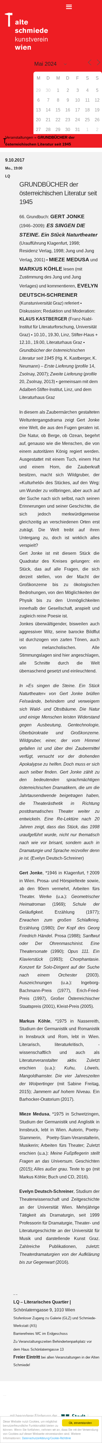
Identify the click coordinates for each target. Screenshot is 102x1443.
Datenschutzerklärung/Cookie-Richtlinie (46, 1438)
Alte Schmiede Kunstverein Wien (24, 31)
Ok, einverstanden (80, 1423)
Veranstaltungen (19, 137)
